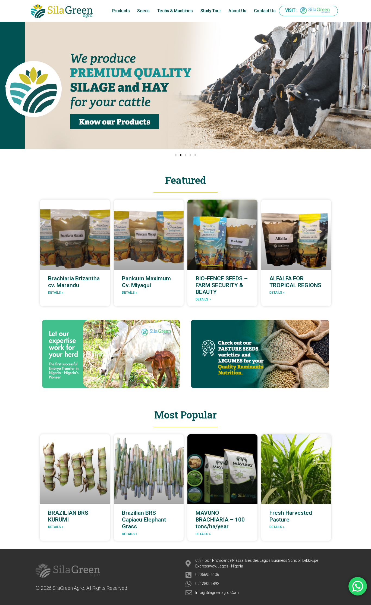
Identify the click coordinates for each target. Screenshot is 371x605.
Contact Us (265, 10)
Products (121, 10)
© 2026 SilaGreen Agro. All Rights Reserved (81, 588)
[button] (6, 86)
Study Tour (210, 10)
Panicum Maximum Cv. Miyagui (146, 281)
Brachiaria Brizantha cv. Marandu (74, 281)
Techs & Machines (175, 10)
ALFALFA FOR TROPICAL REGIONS (295, 281)
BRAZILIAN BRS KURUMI (68, 516)
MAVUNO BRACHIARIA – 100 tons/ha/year (220, 520)
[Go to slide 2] (180, 155)
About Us (237, 10)
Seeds (143, 10)
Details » (55, 292)
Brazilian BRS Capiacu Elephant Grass (144, 520)
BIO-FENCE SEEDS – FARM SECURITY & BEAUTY (222, 285)
